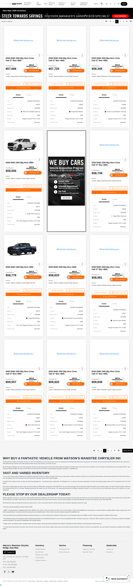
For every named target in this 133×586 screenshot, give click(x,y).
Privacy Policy (31, 581)
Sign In (124, 4)
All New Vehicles (40, 549)
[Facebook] (5, 572)
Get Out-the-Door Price (24, 87)
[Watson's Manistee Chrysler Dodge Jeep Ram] (14, 4)
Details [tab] (18, 95)
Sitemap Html (52, 581)
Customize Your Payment (14, 83)
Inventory (39, 545)
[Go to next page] (127, 21)
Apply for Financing (89, 549)
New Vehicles (39, 552)
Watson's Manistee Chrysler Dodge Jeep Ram (15, 581)
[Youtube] (13, 572)
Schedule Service (64, 549)
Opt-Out (66, 581)
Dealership (111, 545)
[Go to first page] (106, 21)
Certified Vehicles (40, 560)
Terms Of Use (39, 581)
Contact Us (10, 552)
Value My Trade (87, 552)
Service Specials (64, 552)
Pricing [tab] (29, 95)
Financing (87, 545)
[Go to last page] (131, 21)
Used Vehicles (39, 557)
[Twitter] (9, 572)
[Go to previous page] (110, 21)
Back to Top (128, 450)
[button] (39, 55)
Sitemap (46, 581)
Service (62, 545)
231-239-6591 (12, 564)
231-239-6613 (11, 561)
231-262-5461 (11, 567)
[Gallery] (66, 16)
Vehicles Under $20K (41, 555)
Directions (110, 552)
